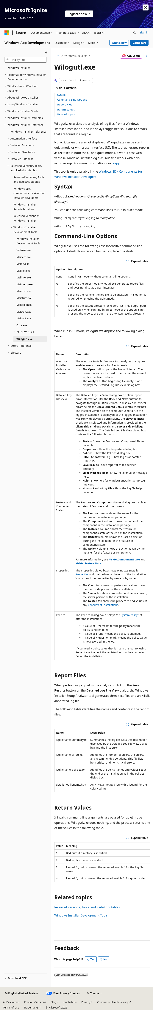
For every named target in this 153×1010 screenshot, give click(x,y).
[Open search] (134, 32)
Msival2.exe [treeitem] (23, 318)
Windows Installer (75, 55)
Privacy (85, 1002)
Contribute (70, 1002)
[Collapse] (46, 52)
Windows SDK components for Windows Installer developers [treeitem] (29, 193)
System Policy (129, 615)
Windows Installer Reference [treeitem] (28, 131)
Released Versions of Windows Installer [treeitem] (26, 218)
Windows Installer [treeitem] (18, 68)
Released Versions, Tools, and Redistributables (87, 907)
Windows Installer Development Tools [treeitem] (28, 241)
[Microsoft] (6, 32)
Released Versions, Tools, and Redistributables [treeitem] (29, 179)
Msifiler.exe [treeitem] (23, 270)
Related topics (66, 114)
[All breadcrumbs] (57, 56)
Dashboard (139, 43)
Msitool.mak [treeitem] (24, 304)
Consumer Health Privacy (113, 1002)
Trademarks (31, 1007)
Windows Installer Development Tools (81, 915)
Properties (82, 574)
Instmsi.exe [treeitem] (23, 250)
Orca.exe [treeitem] (21, 325)
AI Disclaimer (11, 1002)
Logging (117, 163)
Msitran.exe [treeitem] (23, 311)
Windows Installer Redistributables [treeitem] (24, 207)
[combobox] (25, 60)
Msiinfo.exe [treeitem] (23, 277)
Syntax (61, 94)
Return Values (66, 109)
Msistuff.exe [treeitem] (24, 298)
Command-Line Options (72, 99)
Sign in (144, 32)
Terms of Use (11, 1007)
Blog (53, 1002)
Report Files (64, 104)
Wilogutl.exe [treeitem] (24, 339)
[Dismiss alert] (146, 7)
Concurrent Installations (103, 605)
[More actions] (146, 56)
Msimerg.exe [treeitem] (24, 284)
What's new (119, 43)
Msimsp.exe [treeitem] (23, 291)
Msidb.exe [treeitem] (22, 264)
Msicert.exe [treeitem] (23, 257)
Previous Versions (35, 1002)
